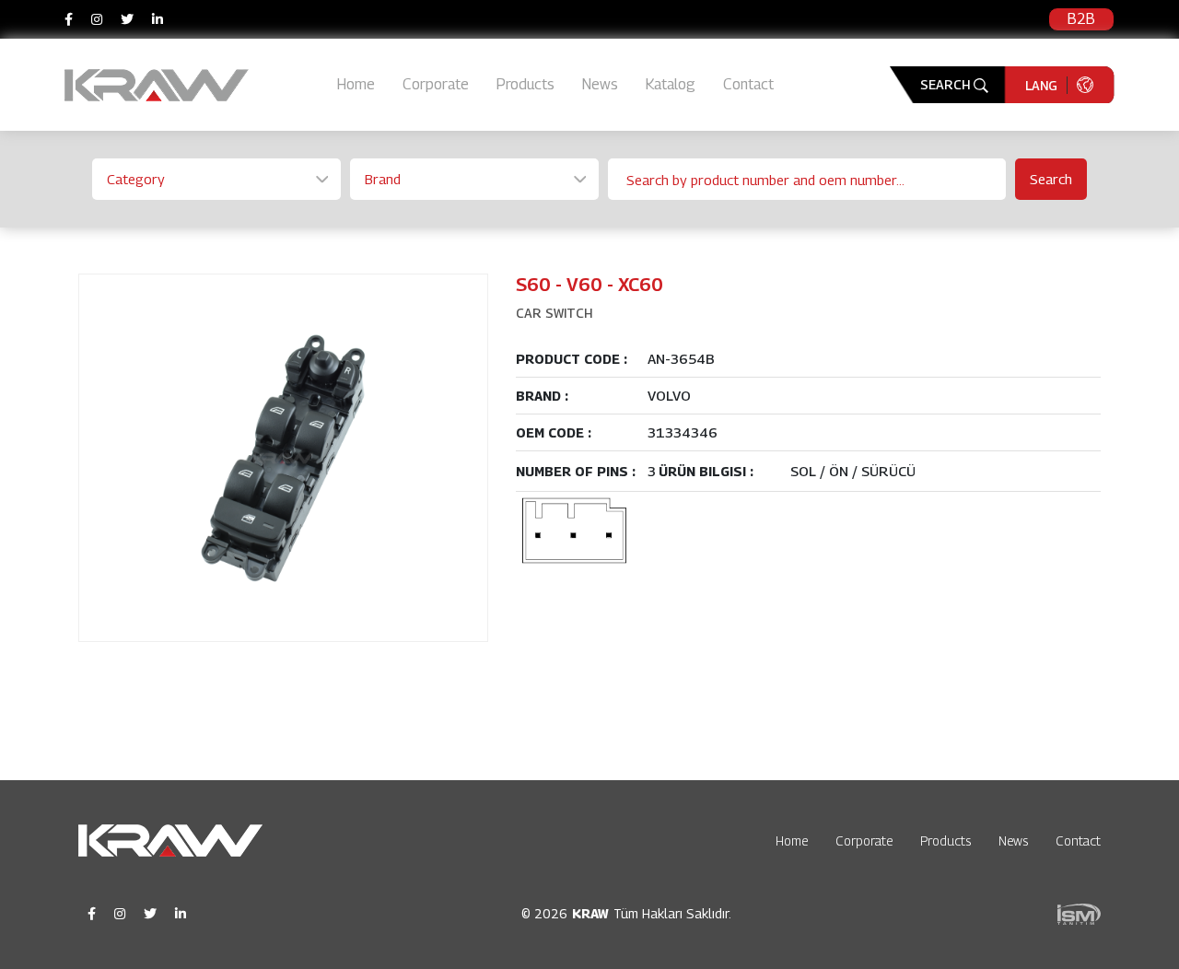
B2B (1081, 19)
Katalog (670, 84)
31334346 (683, 432)
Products (525, 84)
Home (356, 84)
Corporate (436, 84)
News (600, 84)
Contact (748, 84)
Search (1051, 178)
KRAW (590, 913)
